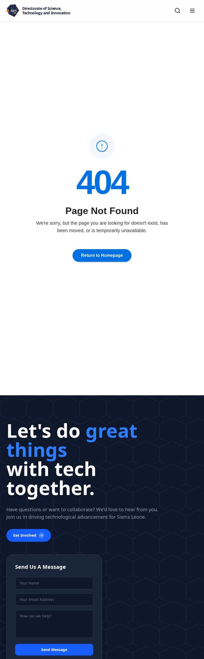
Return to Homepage (102, 255)
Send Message (54, 649)
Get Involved (24, 535)
